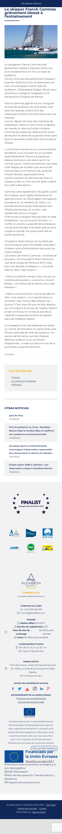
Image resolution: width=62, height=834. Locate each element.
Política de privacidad (27, 808)
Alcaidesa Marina (31, 3)
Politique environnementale (31, 698)
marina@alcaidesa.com (33, 613)
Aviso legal (51, 805)
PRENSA (16, 385)
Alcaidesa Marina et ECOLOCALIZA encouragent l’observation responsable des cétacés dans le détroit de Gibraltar (30, 449)
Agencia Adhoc (39, 812)
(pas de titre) (16, 415)
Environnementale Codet (31, 702)
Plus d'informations (44, 748)
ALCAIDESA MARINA (23, 381)
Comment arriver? (32, 675)
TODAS (15, 377)
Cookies (42, 808)
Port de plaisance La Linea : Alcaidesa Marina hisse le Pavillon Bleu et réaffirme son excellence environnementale (31, 431)
